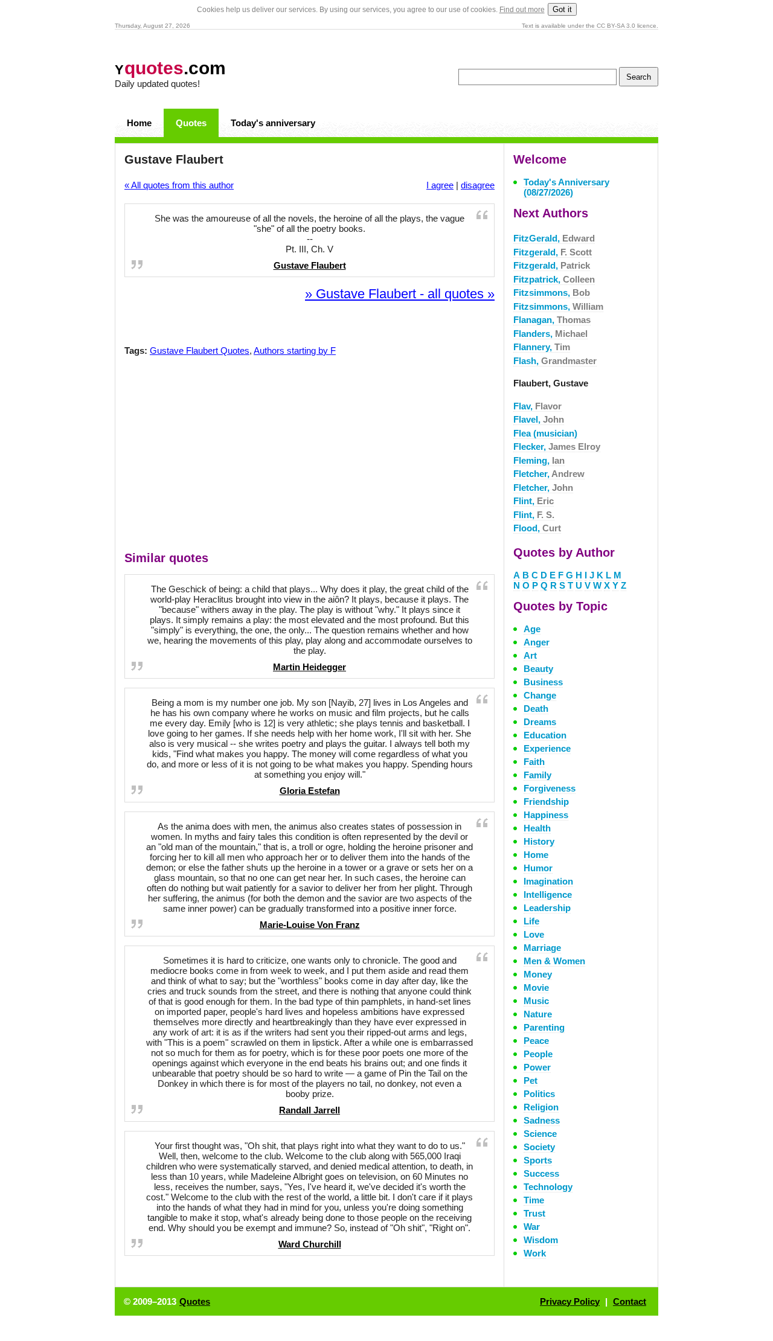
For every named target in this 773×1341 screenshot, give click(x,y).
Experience (547, 748)
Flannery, (541, 347)
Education (545, 735)
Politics (539, 1094)
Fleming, (539, 460)
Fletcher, (549, 474)
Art (530, 655)
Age (532, 629)
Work (535, 1253)
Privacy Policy (570, 1301)
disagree (478, 185)
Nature (538, 1014)
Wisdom (541, 1240)
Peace (536, 1040)
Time (534, 1200)
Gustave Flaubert (310, 265)
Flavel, (538, 419)
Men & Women (554, 961)
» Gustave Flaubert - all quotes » (400, 293)
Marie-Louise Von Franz (310, 925)
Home (139, 123)
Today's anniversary (273, 123)
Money (538, 974)
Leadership (547, 908)
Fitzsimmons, (551, 292)
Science (540, 1133)
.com (170, 68)
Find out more (522, 9)
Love (534, 934)
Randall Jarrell (309, 1110)
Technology (548, 1187)
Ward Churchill (309, 1244)
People (538, 1054)
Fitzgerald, (552, 252)
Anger (537, 642)
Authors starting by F (295, 350)
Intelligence (548, 894)
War (532, 1226)
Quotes (191, 123)
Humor (538, 868)
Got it (562, 9)
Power (537, 1067)
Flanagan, (552, 320)
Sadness (542, 1120)
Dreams (540, 722)
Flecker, (556, 446)
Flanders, (550, 333)
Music (536, 1001)
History (539, 841)
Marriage (542, 948)
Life (531, 921)
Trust (534, 1213)
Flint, (533, 501)
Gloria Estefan (310, 791)
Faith (534, 762)
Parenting (544, 1027)
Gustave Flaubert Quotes (199, 350)
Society (539, 1147)
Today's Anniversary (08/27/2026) (566, 187)
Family (537, 775)
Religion (541, 1107)
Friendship (546, 801)
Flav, (537, 406)
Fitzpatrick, (554, 279)
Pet (530, 1080)
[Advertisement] (309, 456)
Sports (538, 1160)
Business (543, 682)
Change (540, 695)
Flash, (555, 361)
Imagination (548, 881)
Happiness (546, 815)
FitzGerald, (554, 238)
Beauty (538, 669)
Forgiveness (550, 788)
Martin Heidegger (309, 667)
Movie (536, 987)
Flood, (537, 528)
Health (537, 828)
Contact (629, 1301)
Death (536, 708)
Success (541, 1173)
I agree (440, 185)
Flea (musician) (545, 433)
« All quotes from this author (179, 185)
